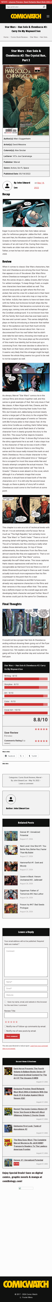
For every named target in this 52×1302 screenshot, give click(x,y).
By (19, 780)
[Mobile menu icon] (48, 16)
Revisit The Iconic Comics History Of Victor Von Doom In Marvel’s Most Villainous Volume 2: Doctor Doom (30, 1112)
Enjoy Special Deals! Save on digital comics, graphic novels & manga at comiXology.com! (22, 1177)
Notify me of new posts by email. (21, 1031)
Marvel (38, 777)
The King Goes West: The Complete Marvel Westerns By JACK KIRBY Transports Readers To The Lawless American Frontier (30, 1145)
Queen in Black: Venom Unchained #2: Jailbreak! (31, 878)
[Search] (44, 7)
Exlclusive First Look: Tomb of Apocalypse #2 (27, 1127)
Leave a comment (26, 783)
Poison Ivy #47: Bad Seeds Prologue (32, 906)
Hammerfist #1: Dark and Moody (31, 864)
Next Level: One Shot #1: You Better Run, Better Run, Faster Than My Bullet (33, 849)
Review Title (9, 1011)
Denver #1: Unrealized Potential (30, 834)
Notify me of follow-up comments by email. (26, 1026)
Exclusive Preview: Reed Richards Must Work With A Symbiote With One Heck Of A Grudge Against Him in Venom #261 (31, 1093)
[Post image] (11, 836)
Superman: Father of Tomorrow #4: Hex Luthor (31, 892)
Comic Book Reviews (27, 777)
